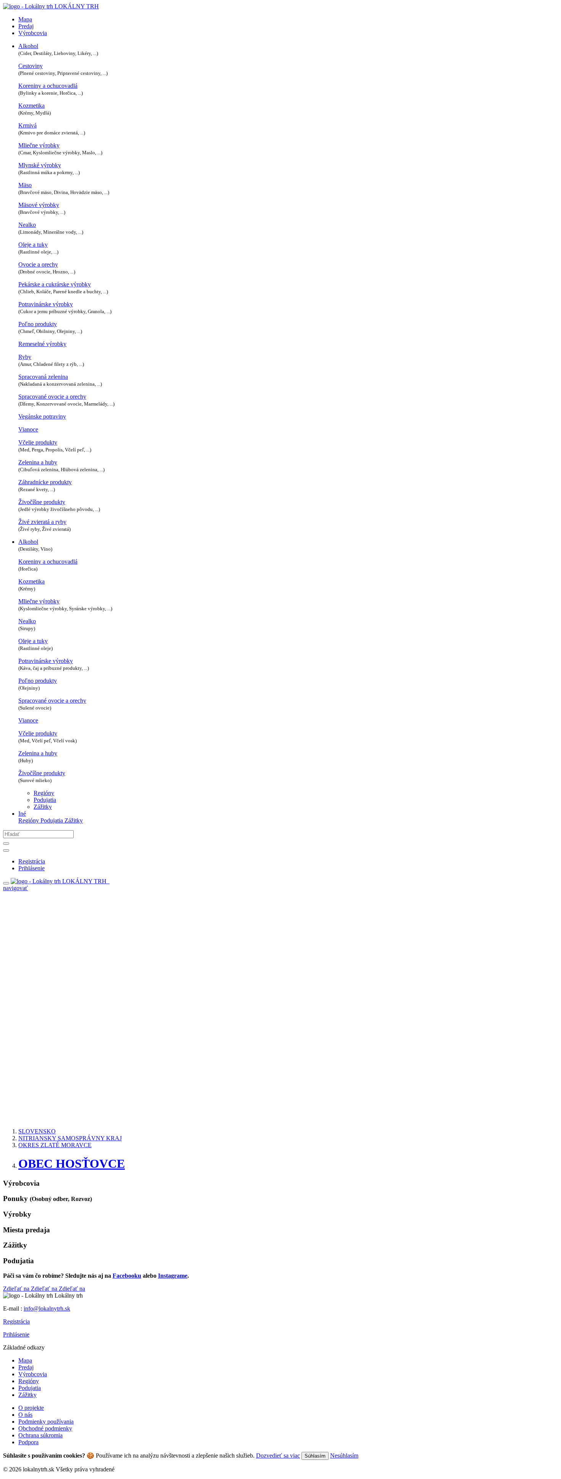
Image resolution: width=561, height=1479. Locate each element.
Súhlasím (315, 1456)
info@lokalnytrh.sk (47, 1308)
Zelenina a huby (37, 462)
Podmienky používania (46, 1421)
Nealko (27, 224)
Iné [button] (22, 813)
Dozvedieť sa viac (278, 1455)
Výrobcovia (32, 33)
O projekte (31, 1408)
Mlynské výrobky (39, 165)
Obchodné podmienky (45, 1428)
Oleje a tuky (33, 244)
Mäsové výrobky (38, 205)
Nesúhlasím (344, 1455)
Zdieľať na (17, 1288)
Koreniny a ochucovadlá (47, 85)
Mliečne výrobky (39, 145)
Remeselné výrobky (42, 344)
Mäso (25, 185)
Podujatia (45, 800)
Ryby (24, 357)
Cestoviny (30, 66)
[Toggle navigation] (6, 883)
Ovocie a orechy (38, 264)
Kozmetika (31, 105)
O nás (25, 1414)
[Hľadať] (6, 843)
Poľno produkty (37, 324)
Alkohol (28, 46)
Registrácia (16, 1321)
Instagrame (172, 1275)
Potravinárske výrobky (45, 304)
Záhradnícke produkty (45, 482)
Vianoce (28, 429)
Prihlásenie (16, 1334)
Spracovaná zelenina (43, 376)
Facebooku (127, 1275)
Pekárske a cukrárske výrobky (54, 284)
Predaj (26, 26)
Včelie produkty (37, 442)
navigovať (15, 888)
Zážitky (43, 806)
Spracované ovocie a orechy (52, 396)
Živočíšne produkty (41, 502)
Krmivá (27, 125)
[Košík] (109, 881)
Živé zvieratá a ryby (42, 522)
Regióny (44, 793)
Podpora (28, 1442)
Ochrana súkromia (40, 1435)
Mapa (25, 19)
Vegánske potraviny (42, 416)
